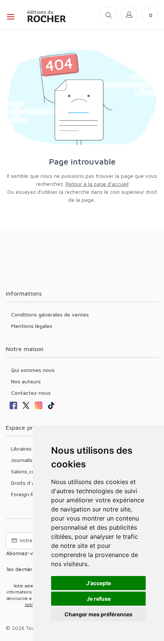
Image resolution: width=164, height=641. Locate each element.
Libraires (21, 448)
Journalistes (25, 460)
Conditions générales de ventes (50, 314)
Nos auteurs (26, 381)
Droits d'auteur (29, 483)
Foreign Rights (28, 494)
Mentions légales (31, 326)
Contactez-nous (31, 392)
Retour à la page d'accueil (97, 183)
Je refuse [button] (99, 598)
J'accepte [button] (98, 583)
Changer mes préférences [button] (98, 614)
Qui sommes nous (33, 370)
